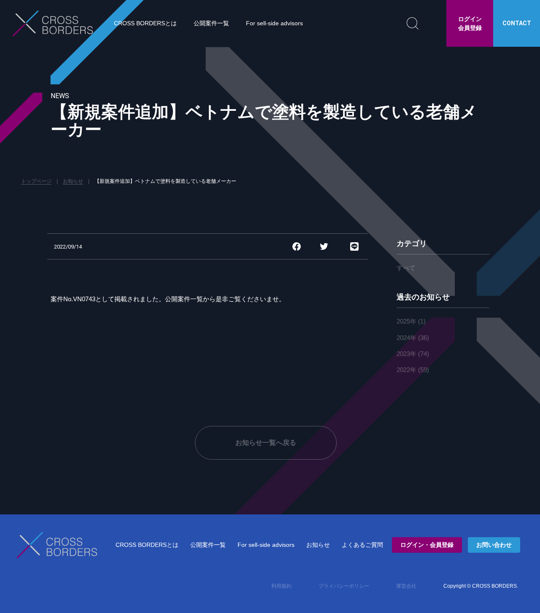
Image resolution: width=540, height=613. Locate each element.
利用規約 (281, 586)
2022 (403, 369)
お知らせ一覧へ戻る (265, 442)
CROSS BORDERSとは (145, 23)
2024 (403, 337)
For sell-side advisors (274, 23)
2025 (403, 321)
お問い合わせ (494, 544)
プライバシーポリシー (344, 586)
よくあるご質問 (362, 544)
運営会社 (406, 586)
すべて (406, 267)
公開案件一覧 (211, 23)
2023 (403, 353)
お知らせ (318, 544)
